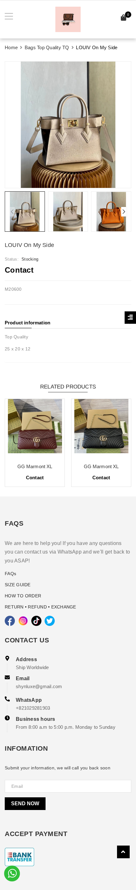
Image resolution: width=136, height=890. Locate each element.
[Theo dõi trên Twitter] (50, 621)
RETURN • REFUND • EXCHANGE (40, 606)
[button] (124, 212)
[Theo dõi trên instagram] (23, 621)
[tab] (68, 322)
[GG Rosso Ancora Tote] (54, 428)
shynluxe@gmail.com (39, 686)
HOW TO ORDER (23, 595)
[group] (68, 125)
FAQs (10, 573)
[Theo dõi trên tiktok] (36, 621)
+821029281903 (33, 708)
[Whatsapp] (12, 872)
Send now (25, 803)
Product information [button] (27, 322)
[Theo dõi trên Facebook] (10, 621)
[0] (124, 19)
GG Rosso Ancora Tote (54, 466)
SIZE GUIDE (18, 584)
